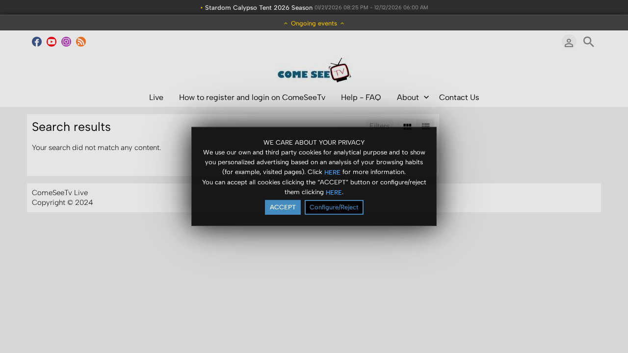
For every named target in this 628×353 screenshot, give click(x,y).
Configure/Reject (334, 207)
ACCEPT (283, 207)
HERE (332, 172)
